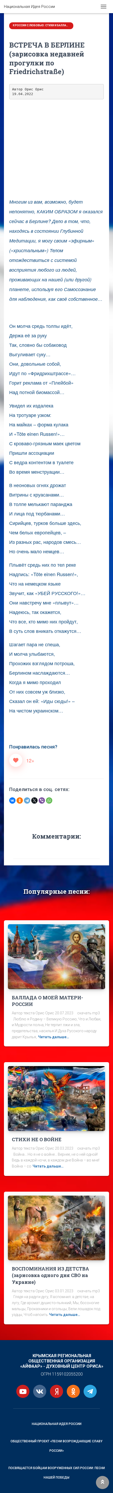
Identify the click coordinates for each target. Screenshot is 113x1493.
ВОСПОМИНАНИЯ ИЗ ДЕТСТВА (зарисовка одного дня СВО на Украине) (50, 1275)
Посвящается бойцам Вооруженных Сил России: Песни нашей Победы (56, 1472)
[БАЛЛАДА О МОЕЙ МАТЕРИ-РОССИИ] (56, 956)
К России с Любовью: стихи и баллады (41, 25)
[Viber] (42, 800)
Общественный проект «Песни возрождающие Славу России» (56, 1446)
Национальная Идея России (56, 1424)
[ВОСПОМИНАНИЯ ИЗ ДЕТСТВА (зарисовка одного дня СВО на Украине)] (56, 1228)
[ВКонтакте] (12, 800)
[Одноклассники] (20, 800)
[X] (34, 800)
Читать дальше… (53, 1037)
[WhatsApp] (49, 800)
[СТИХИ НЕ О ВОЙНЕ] (56, 1098)
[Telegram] (27, 800)
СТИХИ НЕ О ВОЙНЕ (36, 1139)
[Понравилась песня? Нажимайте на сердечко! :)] (15, 760)
